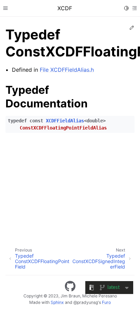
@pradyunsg (85, 302)
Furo (106, 302)
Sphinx (57, 302)
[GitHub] (70, 286)
